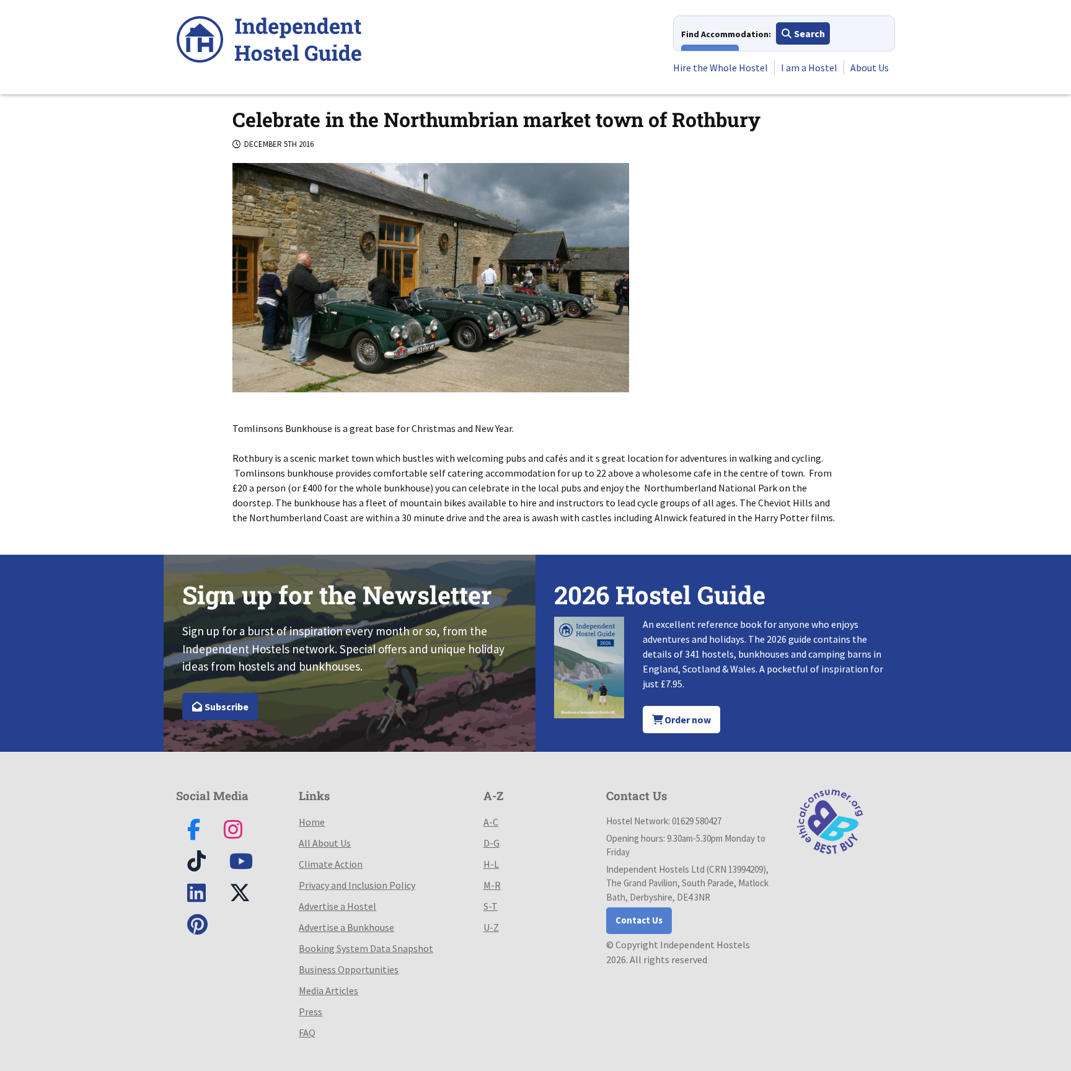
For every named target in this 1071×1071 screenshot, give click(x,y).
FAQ (307, 1032)
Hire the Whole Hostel (720, 67)
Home (312, 822)
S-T (490, 906)
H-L (491, 864)
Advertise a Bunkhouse (346, 927)
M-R (492, 885)
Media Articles (328, 990)
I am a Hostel (809, 67)
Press (310, 1011)
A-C (490, 822)
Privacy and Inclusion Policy (357, 885)
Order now (687, 719)
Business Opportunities (349, 969)
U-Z (491, 927)
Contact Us (639, 920)
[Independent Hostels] (269, 41)
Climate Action (331, 864)
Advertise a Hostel (337, 906)
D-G (491, 843)
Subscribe (226, 706)
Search (808, 33)
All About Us (325, 843)
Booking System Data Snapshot (366, 948)
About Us (869, 67)
